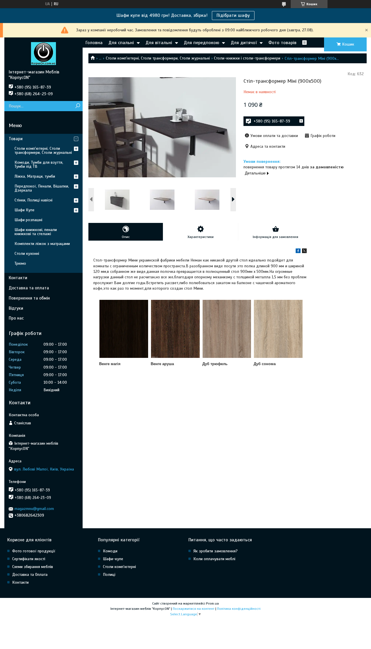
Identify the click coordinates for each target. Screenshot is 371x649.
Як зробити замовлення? (215, 551)
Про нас (16, 318)
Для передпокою (201, 43)
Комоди (110, 551)
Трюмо (20, 263)
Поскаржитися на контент (193, 609)
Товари (16, 138)
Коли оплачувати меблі (214, 558)
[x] (304, 251)
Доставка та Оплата (30, 574)
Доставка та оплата (29, 288)
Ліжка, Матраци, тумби (34, 176)
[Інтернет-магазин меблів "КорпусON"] (43, 53)
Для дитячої (244, 43)
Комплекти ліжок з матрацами (42, 243)
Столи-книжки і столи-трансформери (247, 58)
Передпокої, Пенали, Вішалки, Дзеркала (41, 188)
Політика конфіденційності (239, 609)
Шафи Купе (24, 210)
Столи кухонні (26, 253)
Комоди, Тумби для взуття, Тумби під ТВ (38, 164)
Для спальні (121, 43)
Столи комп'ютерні (119, 566)
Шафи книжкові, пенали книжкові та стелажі (35, 231)
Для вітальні (159, 43)
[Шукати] (77, 106)
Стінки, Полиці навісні (33, 200)
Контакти (18, 277)
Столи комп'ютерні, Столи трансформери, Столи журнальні (158, 58)
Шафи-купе (113, 558)
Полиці (109, 574)
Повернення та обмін (29, 298)
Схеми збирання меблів (32, 566)
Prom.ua (212, 603)
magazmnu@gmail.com (34, 508)
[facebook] (298, 251)
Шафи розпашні (28, 219)
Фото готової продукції (33, 551)
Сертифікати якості (28, 558)
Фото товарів (282, 43)
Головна (94, 43)
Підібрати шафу (233, 15)
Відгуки (16, 308)
